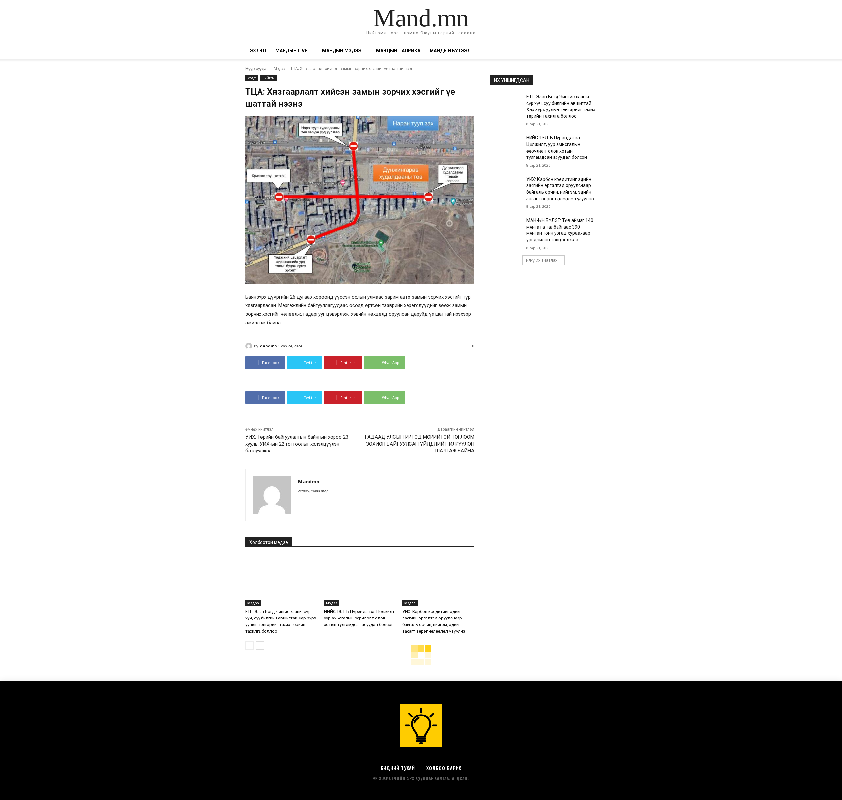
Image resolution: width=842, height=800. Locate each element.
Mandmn (268, 345)
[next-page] (260, 645)
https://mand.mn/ (313, 491)
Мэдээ (279, 68)
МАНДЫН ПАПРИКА (398, 50)
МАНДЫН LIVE (291, 50)
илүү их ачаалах (541, 260)
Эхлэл (258, 50)
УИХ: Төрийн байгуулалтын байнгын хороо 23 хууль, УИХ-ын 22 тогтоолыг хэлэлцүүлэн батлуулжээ (296, 444)
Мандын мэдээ (341, 50)
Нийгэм (268, 78)
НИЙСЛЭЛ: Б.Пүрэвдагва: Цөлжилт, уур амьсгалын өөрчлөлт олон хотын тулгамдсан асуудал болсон (360, 618)
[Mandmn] (249, 346)
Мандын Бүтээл (450, 50)
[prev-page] (249, 645)
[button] (589, 51)
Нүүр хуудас (256, 68)
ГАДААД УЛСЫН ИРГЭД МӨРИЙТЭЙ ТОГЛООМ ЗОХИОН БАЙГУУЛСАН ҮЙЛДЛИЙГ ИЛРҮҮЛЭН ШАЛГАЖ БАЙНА (419, 444)
